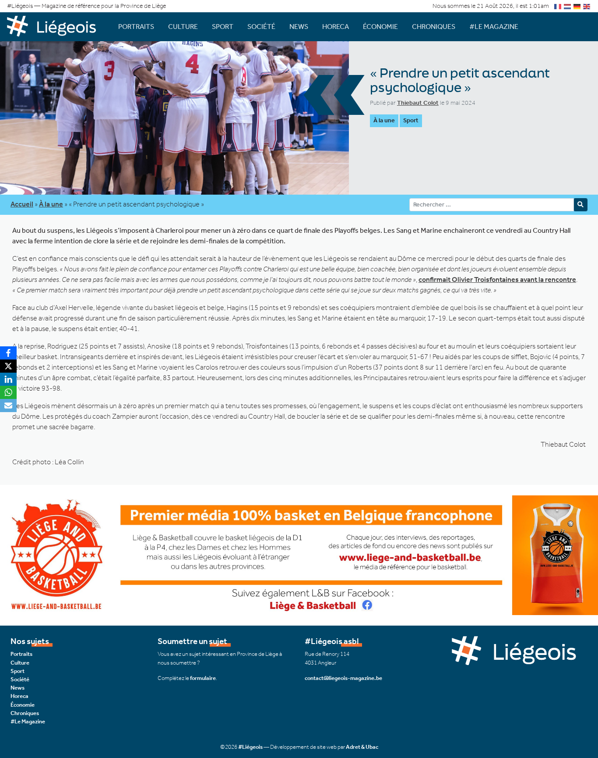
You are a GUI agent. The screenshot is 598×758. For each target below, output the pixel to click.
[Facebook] (8, 352)
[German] (577, 6)
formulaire (203, 678)
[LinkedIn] (8, 379)
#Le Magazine (493, 26)
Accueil (22, 204)
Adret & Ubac (362, 747)
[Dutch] (568, 6)
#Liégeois (250, 747)
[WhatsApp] (8, 392)
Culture (183, 26)
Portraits (136, 26)
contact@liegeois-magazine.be (343, 678)
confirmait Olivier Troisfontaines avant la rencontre (497, 279)
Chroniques (433, 26)
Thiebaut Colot (418, 103)
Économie (380, 26)
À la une (384, 120)
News (298, 26)
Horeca (335, 26)
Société (261, 26)
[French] (558, 6)
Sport (222, 26)
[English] (587, 6)
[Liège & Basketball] (299, 555)
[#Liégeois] (55, 26)
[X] (8, 366)
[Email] (8, 405)
